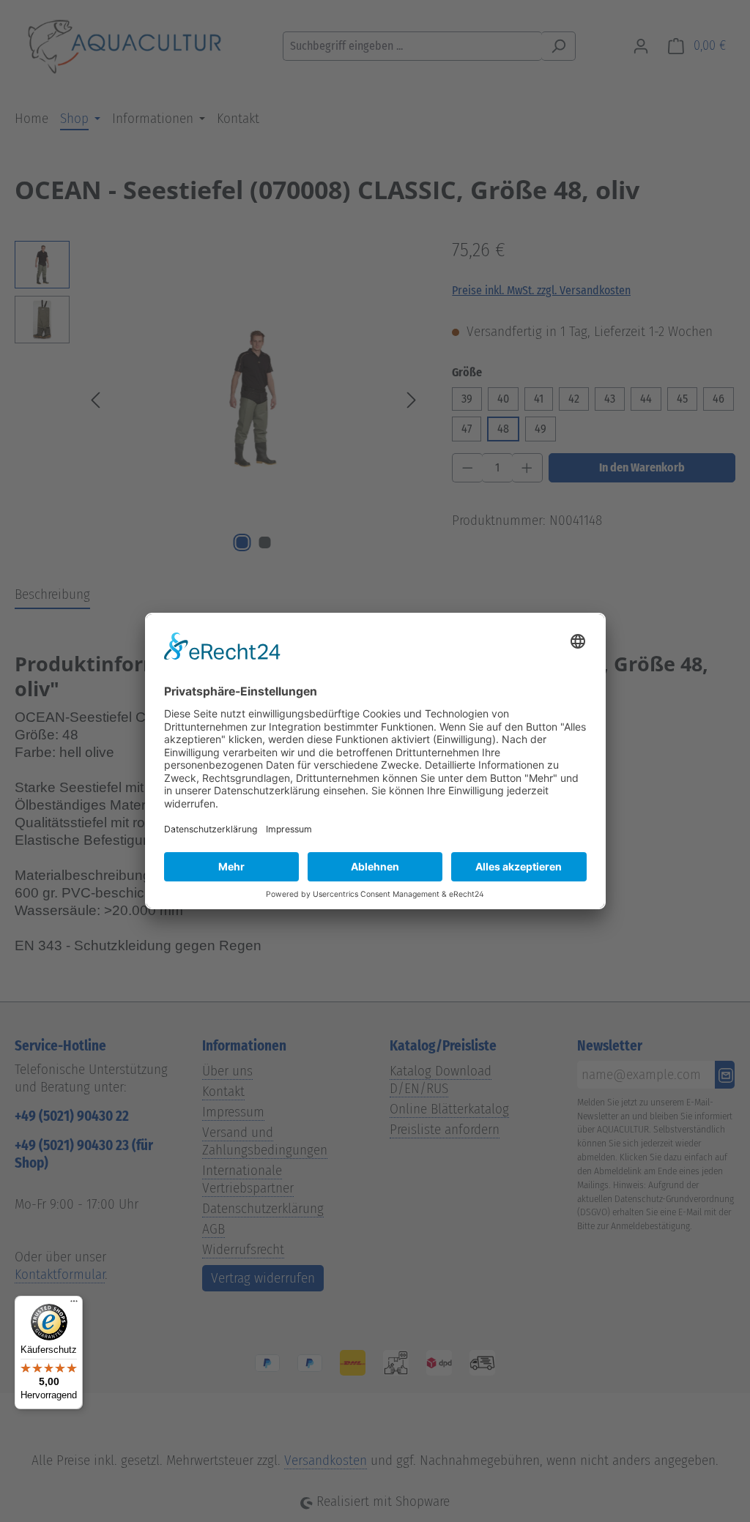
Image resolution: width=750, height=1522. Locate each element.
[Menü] (74, 1304)
